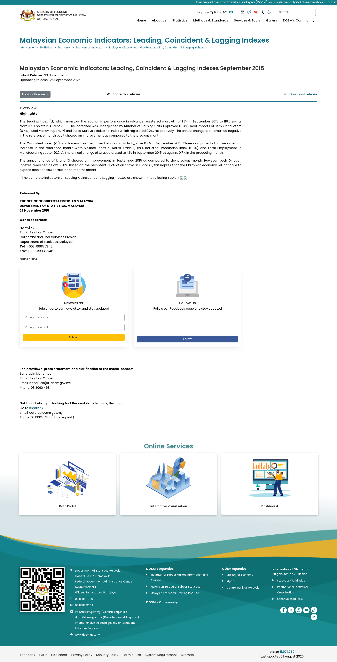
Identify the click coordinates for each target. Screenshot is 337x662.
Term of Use (131, 655)
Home (141, 20)
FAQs (43, 655)
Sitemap (187, 655)
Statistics (179, 20)
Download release (301, 94)
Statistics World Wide (291, 580)
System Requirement (161, 655)
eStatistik (36, 408)
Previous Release (34, 94)
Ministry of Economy (240, 575)
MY (225, 12)
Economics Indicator (90, 47)
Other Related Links (290, 599)
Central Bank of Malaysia (243, 588)
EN (231, 12)
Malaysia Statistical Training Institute (175, 593)
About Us (159, 20)
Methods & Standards (210, 20)
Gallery (271, 20)
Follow (187, 339)
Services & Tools (247, 20)
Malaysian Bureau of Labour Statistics (175, 587)
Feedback (27, 655)
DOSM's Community (298, 20)
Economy (64, 47)
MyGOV (231, 581)
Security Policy (107, 655)
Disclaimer (59, 655)
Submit (74, 337)
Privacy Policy (81, 655)
